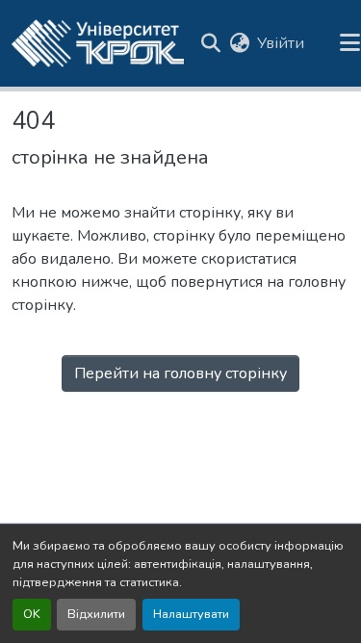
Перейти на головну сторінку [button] (180, 373)
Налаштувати (191, 614)
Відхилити (96, 614)
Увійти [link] (280, 43)
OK (31, 614)
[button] (98, 43)
